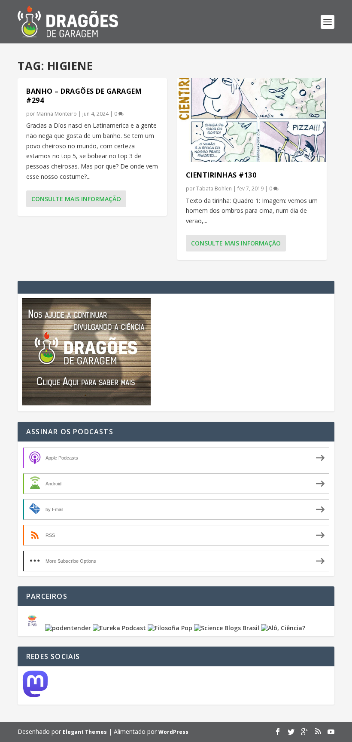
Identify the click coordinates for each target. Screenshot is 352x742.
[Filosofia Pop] (170, 628)
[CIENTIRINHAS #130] (252, 120)
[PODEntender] (68, 628)
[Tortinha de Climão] (33, 628)
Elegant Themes (85, 732)
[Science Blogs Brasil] (226, 628)
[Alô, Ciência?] (283, 628)
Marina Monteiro (56, 113)
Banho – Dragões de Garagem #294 (84, 95)
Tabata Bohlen (214, 188)
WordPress (173, 732)
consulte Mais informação (76, 199)
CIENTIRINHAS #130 (221, 175)
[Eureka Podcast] (119, 628)
